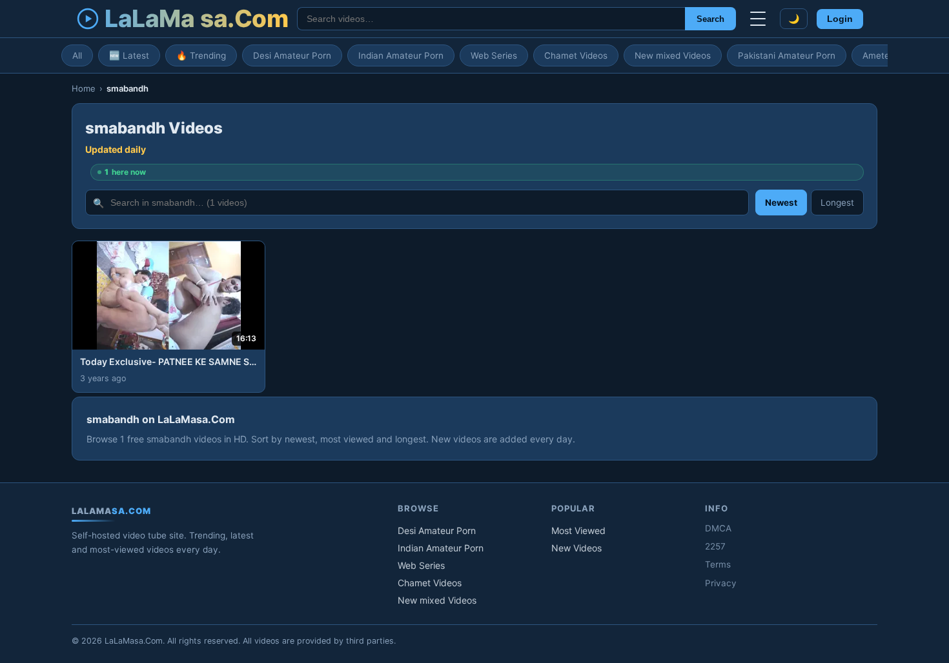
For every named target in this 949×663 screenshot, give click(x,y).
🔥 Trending (201, 55)
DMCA (718, 528)
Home (84, 88)
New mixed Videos (673, 55)
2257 (715, 546)
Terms (718, 564)
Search (710, 19)
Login (840, 19)
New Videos (576, 547)
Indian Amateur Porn (401, 55)
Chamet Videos (575, 55)
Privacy (721, 583)
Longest (837, 202)
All (77, 55)
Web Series (494, 55)
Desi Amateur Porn (292, 55)
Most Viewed (578, 530)
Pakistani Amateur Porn (786, 55)
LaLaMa (196, 18)
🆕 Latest (129, 55)
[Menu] (758, 19)
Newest (781, 202)
